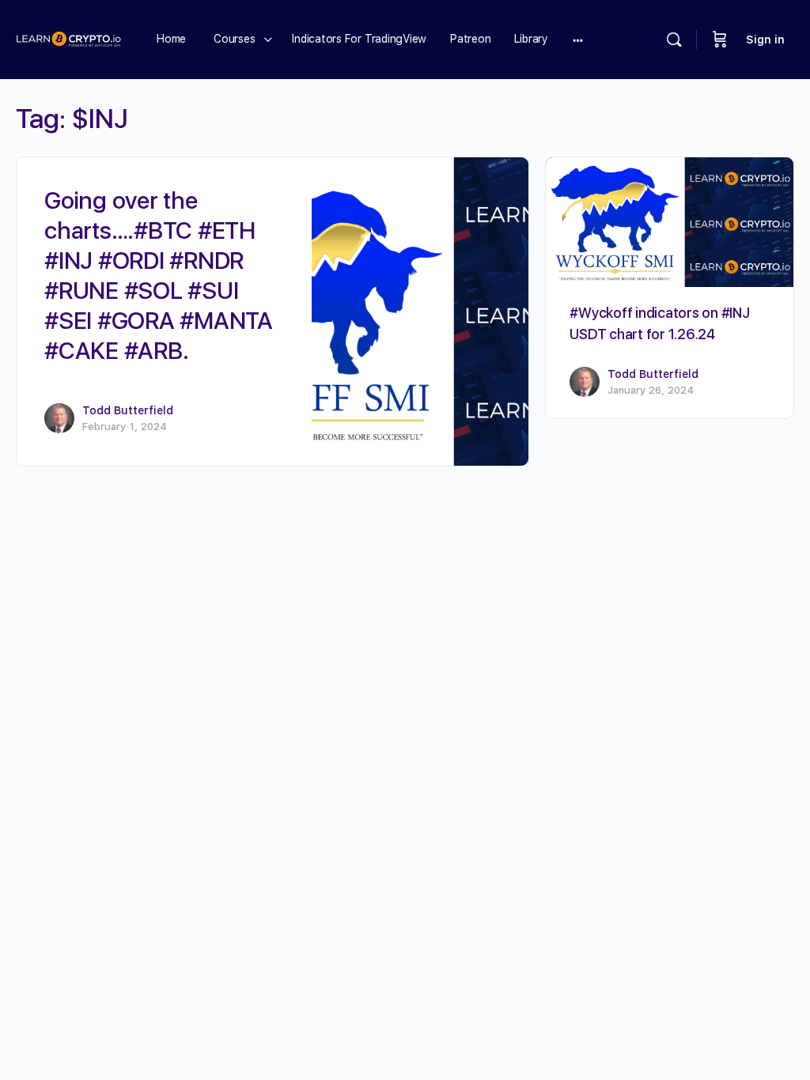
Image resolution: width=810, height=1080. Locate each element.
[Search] (674, 39)
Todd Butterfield (127, 410)
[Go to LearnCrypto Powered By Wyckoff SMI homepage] (68, 37)
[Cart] (720, 39)
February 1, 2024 (124, 426)
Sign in (765, 39)
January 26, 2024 (651, 390)
